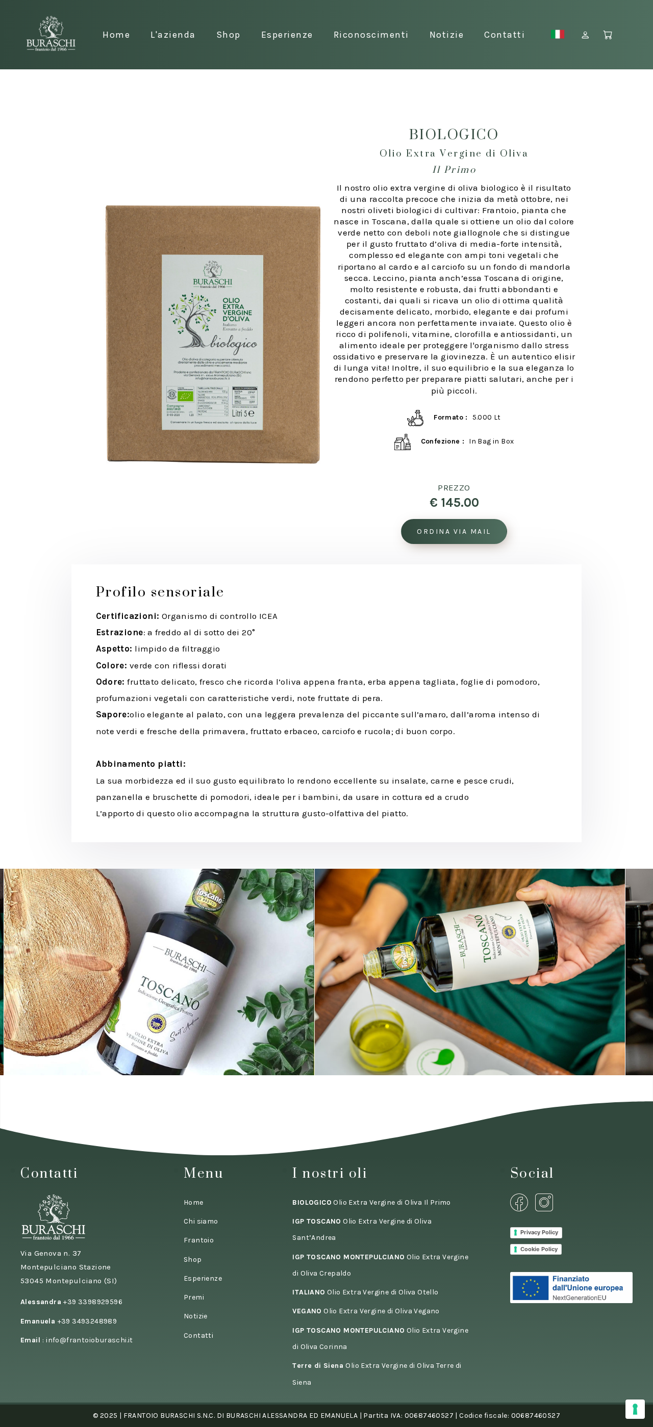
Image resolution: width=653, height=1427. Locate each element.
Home (116, 34)
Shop (228, 34)
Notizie (447, 34)
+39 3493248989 (68, 1321)
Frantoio (199, 1240)
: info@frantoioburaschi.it (76, 1340)
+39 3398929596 (71, 1302)
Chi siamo (201, 1221)
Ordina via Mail (454, 531)
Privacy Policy (539, 1232)
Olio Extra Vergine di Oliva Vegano (365, 1311)
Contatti (504, 34)
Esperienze (287, 34)
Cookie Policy (539, 1249)
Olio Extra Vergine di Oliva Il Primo (371, 1202)
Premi (194, 1297)
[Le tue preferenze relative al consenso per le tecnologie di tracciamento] (635, 1409)
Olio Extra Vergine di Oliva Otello (365, 1292)
